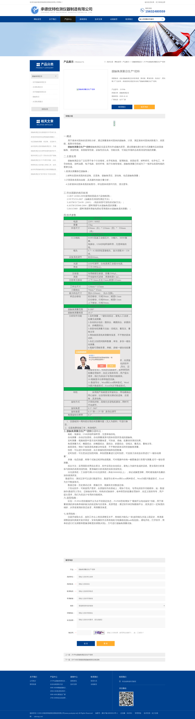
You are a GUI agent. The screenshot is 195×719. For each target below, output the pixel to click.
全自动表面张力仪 (56, 684)
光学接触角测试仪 (39, 92)
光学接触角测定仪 (39, 82)
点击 (56, 76)
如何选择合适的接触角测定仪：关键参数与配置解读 (45, 146)
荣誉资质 (33, 684)
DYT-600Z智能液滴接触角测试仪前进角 (86, 660)
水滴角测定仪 (38, 87)
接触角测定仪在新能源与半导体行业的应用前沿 (45, 132)
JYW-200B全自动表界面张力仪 (58, 698)
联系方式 (94, 681)
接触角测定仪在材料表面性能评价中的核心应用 (45, 151)
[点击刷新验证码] (99, 633)
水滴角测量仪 (38, 102)
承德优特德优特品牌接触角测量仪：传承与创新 (45, 137)
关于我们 (52, 19)
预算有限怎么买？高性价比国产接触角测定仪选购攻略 (45, 155)
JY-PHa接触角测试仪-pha (58, 681)
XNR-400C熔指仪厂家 (58, 694)
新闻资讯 (83, 19)
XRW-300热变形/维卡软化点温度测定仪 (58, 691)
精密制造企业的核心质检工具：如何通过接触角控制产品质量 (45, 165)
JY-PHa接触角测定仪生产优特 (82, 655)
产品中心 (68, 19)
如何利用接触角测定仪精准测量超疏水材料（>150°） (45, 169)
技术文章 (98, 19)
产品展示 (126, 62)
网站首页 (37, 19)
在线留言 (113, 19)
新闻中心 (74, 677)
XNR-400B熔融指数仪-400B (58, 688)
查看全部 (45, 109)
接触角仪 (36, 97)
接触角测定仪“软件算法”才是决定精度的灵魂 (45, 174)
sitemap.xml (38, 716)
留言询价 (144, 107)
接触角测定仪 (37, 76)
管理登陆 (138, 713)
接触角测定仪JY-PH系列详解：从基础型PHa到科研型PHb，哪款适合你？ (45, 160)
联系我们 (129, 19)
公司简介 (33, 681)
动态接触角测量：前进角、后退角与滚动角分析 (45, 141)
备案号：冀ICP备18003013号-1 (106, 713)
